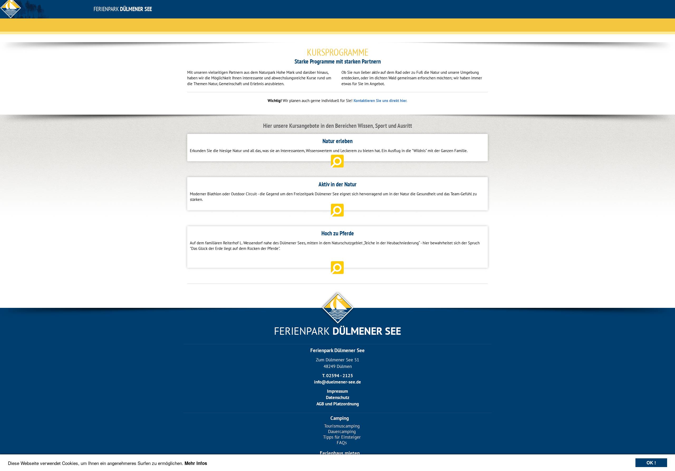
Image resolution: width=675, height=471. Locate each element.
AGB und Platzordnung (337, 404)
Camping (339, 418)
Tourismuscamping (342, 426)
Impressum (337, 391)
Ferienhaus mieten (340, 453)
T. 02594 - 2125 (337, 375)
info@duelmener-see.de (337, 382)
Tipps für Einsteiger (342, 437)
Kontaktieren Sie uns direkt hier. (380, 100)
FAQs (342, 442)
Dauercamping (342, 431)
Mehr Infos (196, 463)
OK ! (651, 462)
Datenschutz (337, 397)
